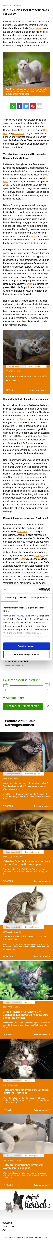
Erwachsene (35, 28)
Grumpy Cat (18, 133)
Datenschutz (7, 1226)
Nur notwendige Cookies (26, 654)
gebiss (28, 284)
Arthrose (23, 439)
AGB (3, 1230)
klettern (22, 559)
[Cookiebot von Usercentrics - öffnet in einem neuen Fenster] (38, 589)
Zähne (34, 236)
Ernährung (21, 419)
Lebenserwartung (30, 477)
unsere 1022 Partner (22, 615)
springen (38, 555)
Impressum (6, 1223)
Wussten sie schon (12, 5)
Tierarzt (31, 307)
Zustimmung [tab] (9, 597)
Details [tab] (23, 597)
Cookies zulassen (26, 646)
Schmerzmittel (30, 501)
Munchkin (22, 531)
